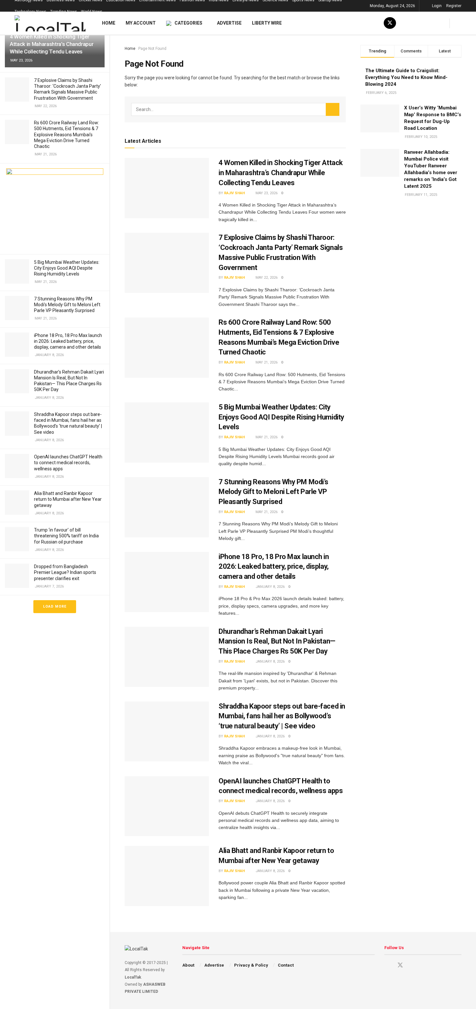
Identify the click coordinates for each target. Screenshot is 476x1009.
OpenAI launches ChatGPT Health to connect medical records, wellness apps (68, 462)
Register (453, 6)
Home (108, 23)
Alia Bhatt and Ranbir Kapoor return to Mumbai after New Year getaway (68, 499)
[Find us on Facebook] (405, 23)
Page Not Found (152, 48)
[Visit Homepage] (50, 23)
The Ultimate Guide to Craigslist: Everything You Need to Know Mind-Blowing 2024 (406, 77)
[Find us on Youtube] (359, 23)
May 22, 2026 (266, 277)
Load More (54, 606)
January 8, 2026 (270, 587)
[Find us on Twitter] (390, 23)
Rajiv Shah (234, 193)
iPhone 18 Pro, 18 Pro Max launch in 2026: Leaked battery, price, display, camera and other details (68, 341)
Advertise (229, 23)
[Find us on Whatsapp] (436, 23)
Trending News (63, 11)
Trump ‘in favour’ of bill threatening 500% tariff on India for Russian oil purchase (66, 535)
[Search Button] (332, 109)
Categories (188, 23)
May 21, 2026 (266, 362)
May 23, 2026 (266, 193)
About (188, 965)
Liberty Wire (267, 23)
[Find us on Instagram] (374, 23)
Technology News (30, 11)
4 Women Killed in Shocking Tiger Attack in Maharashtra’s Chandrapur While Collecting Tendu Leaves (51, 44)
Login (437, 6)
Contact (286, 965)
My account (141, 23)
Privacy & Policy (251, 965)
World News (91, 11)
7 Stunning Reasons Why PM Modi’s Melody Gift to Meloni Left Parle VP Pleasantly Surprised (67, 304)
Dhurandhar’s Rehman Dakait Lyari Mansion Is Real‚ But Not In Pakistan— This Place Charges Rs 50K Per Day (277, 641)
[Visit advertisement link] (54, 208)
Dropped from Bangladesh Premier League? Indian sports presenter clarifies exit (65, 572)
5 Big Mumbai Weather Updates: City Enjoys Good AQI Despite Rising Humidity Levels (66, 268)
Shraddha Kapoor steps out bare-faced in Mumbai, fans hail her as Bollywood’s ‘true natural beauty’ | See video (282, 716)
